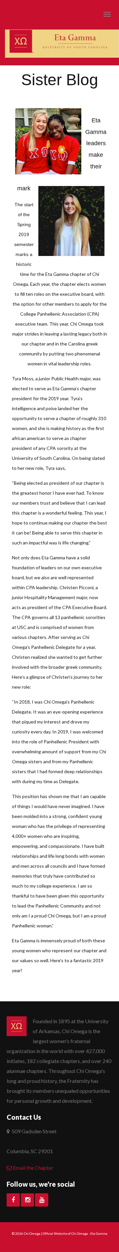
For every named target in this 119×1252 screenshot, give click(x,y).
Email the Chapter (32, 1167)
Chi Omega (32, 1233)
